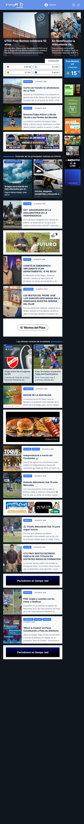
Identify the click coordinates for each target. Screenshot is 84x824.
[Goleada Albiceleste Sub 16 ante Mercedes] (12, 485)
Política (27, 259)
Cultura (27, 204)
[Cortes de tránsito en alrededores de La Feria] (12, 90)
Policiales (28, 81)
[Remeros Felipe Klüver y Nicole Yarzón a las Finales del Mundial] (12, 117)
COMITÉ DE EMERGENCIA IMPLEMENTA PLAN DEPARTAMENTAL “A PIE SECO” (40, 268)
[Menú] (78, 5)
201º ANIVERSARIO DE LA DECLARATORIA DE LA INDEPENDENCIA (37, 213)
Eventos (36, 449)
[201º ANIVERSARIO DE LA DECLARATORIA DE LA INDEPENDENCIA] (12, 214)
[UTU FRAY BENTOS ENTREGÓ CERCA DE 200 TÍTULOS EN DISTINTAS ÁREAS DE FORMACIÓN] (12, 558)
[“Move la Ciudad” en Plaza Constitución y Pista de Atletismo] (12, 630)
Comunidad (28, 289)
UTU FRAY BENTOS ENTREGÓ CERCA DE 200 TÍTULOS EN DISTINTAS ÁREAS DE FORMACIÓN (42, 556)
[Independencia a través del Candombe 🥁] (12, 458)
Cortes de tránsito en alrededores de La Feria (41, 89)
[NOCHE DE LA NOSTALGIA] (12, 397)
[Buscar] (73, 5)
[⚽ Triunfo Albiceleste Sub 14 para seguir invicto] (12, 529)
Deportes (27, 108)
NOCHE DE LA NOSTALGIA (37, 395)
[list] (32, 178)
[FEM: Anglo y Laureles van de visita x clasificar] (12, 602)
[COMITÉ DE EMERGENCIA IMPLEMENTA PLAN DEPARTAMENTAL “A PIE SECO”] (12, 270)
